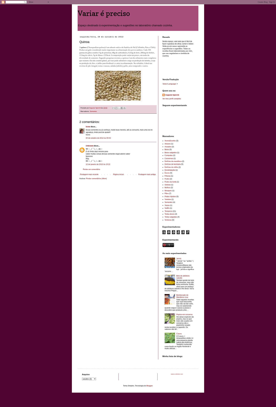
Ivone (88, 127)
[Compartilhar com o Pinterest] (124, 108)
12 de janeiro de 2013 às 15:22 (98, 164)
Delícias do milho (171, 167)
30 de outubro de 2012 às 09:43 (98, 138)
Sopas (167, 205)
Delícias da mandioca (173, 161)
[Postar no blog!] (116, 108)
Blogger (149, 386)
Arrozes (168, 144)
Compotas (169, 155)
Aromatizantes (170, 141)
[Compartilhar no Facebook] (121, 108)
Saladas (168, 199)
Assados (168, 147)
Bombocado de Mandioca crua (182, 296)
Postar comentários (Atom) (96, 179)
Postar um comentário (91, 169)
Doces (167, 173)
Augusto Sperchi (172, 95)
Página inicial (118, 174)
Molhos (167, 188)
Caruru (179, 334)
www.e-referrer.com (177, 374)
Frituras (167, 176)
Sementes (93, 111)
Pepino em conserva (184, 314)
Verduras (168, 220)
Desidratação (170, 170)
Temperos (168, 211)
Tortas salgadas (171, 217)
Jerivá (178, 259)
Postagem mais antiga (147, 174)
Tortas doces (170, 214)
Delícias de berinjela (173, 164)
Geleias (168, 185)
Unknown (89, 146)
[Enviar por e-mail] (113, 108)
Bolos (167, 150)
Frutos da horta (170, 182)
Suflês (167, 208)
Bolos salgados (171, 153)
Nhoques (168, 191)
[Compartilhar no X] (119, 108)
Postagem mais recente (89, 174)
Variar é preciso (104, 13)
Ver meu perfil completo (171, 99)
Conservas (169, 158)
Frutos (167, 179)
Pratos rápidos (170, 197)
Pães (167, 194)
